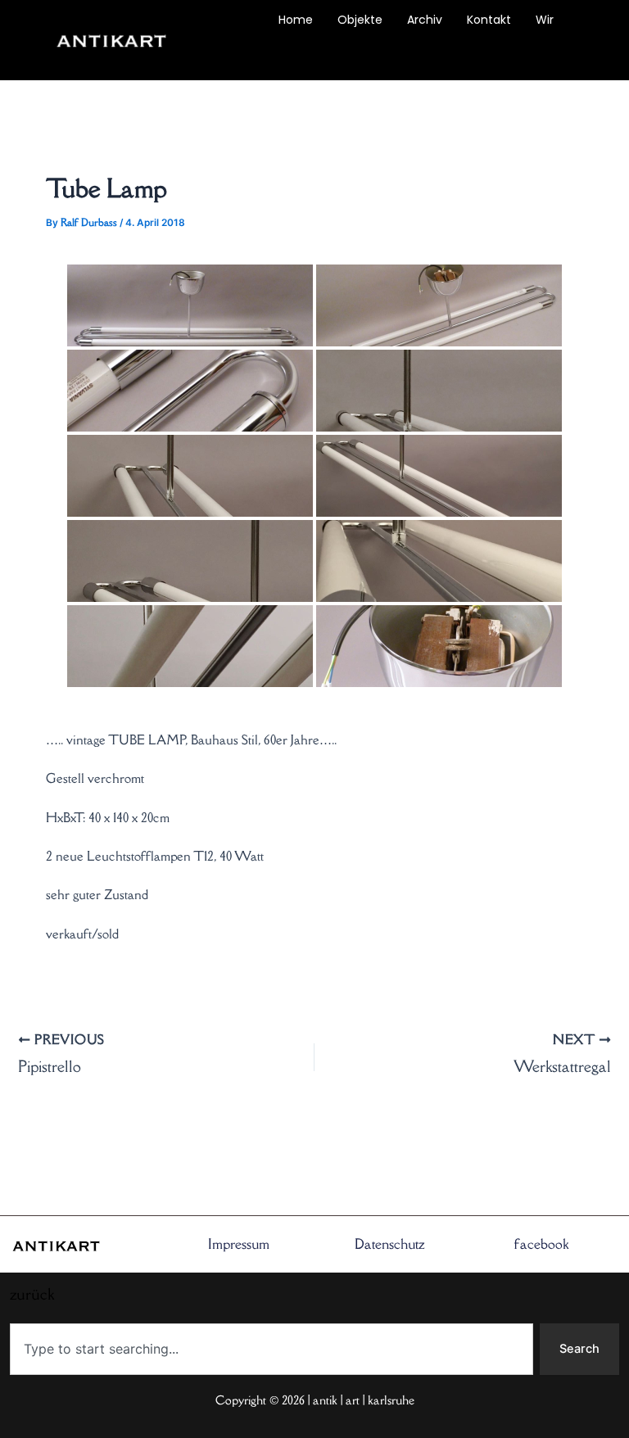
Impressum (238, 1244)
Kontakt (489, 19)
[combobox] (271, 1349)
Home (295, 19)
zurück (235, 57)
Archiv (424, 19)
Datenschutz (390, 1244)
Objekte (359, 19)
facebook (541, 1244)
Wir (545, 19)
